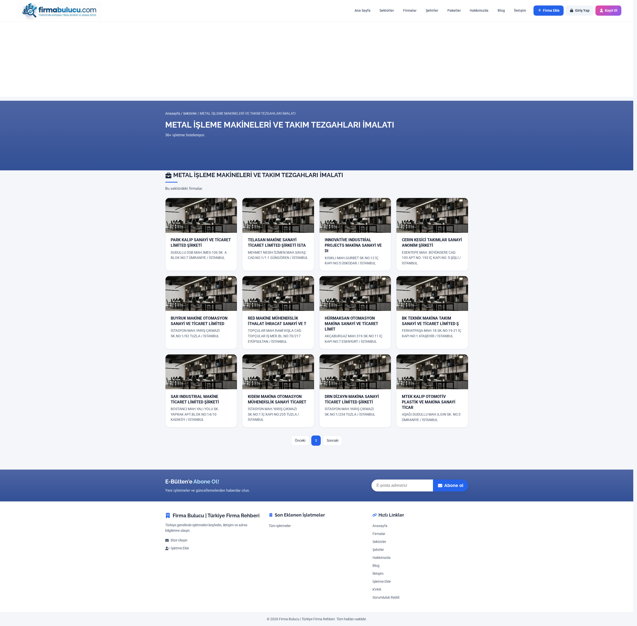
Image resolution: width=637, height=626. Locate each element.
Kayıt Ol (611, 10)
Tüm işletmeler (280, 526)
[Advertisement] (316, 59)
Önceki (300, 440)
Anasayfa (172, 113)
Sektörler (386, 10)
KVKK (376, 589)
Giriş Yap (582, 10)
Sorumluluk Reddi (385, 597)
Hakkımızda (479, 10)
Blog (501, 10)
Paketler (454, 10)
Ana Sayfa (363, 10)
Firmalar (410, 10)
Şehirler (432, 10)
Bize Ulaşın (179, 540)
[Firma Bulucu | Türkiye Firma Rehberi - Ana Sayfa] (57, 10)
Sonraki (332, 440)
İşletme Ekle (180, 548)
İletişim (520, 10)
